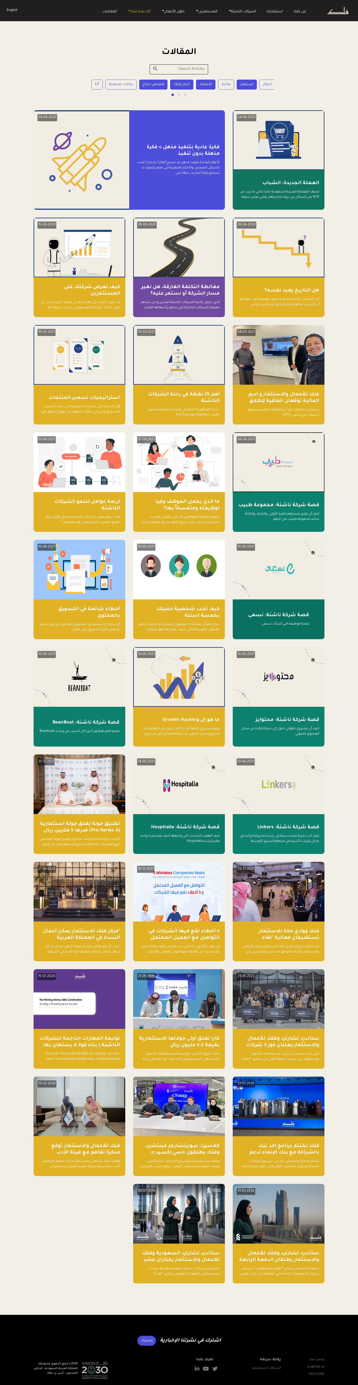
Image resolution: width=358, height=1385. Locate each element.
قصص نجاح (153, 84)
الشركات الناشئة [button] (243, 12)
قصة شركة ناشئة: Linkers (288, 827)
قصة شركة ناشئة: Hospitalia (185, 827)
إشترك (147, 1341)
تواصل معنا (317, 1359)
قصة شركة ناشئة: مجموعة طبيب (278, 505)
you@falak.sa (315, 1367)
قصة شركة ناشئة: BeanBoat (86, 722)
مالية (226, 84)
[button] (185, 94)
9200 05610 (316, 1374)
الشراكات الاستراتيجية (266, 1368)
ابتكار (267, 84)
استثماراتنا (275, 12)
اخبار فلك (181, 84)
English (12, 10)
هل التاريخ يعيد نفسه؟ (291, 290)
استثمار (246, 84)
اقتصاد (205, 84)
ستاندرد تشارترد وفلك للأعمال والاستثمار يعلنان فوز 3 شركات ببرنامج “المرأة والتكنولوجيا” (282, 1045)
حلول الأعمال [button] (174, 12)
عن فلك (299, 12)
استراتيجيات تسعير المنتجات (84, 398)
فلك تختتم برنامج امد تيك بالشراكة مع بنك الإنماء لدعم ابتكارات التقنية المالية (284, 1153)
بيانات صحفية (121, 84)
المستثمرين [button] (207, 12)
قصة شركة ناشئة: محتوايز (287, 720)
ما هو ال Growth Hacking (191, 720)
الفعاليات (109, 12)
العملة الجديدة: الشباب (290, 183)
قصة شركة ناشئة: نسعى (278, 615)
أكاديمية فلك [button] (140, 12)
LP (97, 84)
